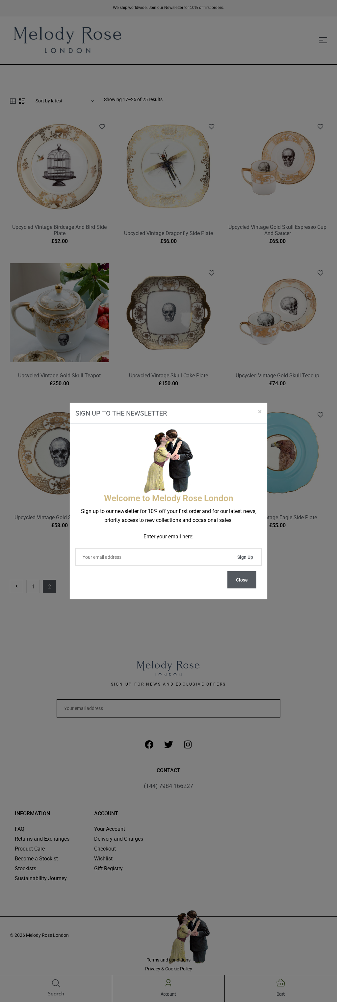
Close (242, 579)
